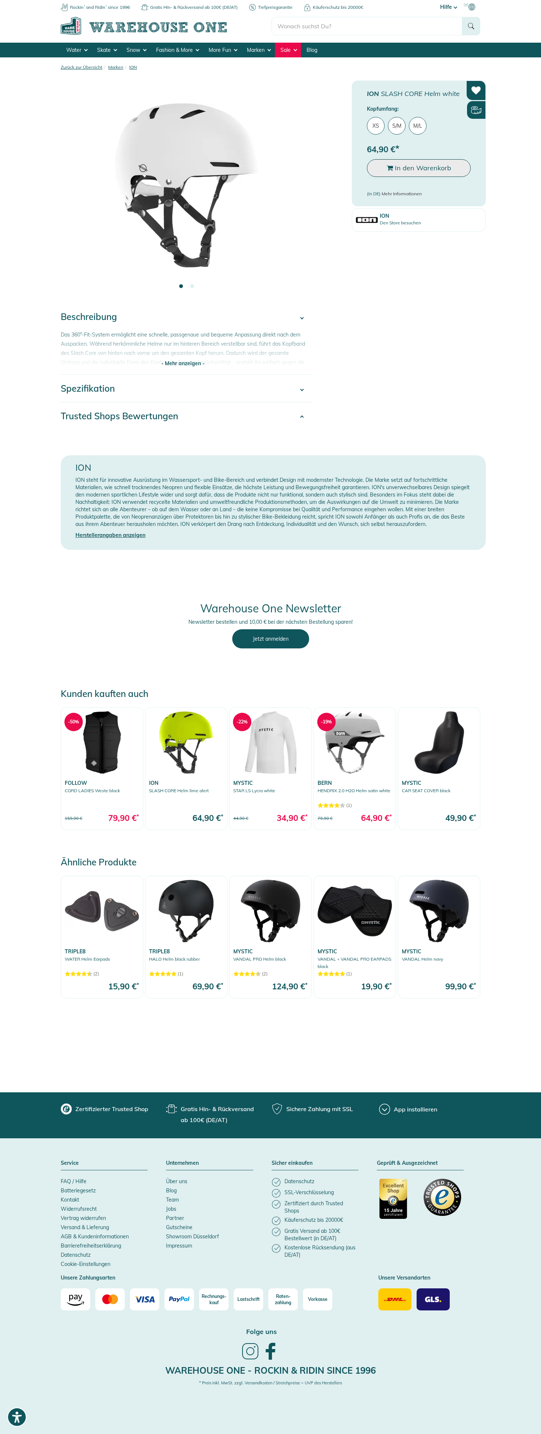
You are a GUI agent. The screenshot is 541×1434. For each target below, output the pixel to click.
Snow (134, 50)
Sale (286, 50)
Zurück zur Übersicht (81, 67)
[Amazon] (75, 1299)
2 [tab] (192, 286)
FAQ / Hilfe (73, 1181)
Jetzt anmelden (271, 639)
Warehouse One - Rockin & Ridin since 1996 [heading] (270, 1370)
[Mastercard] (110, 1299)
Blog (312, 50)
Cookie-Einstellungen (85, 1264)
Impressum (179, 1245)
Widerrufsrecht (79, 1209)
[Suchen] (471, 26)
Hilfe (446, 7)
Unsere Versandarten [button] (404, 1278)
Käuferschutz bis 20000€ (338, 7)
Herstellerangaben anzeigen (110, 535)
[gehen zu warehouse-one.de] (166, 33)
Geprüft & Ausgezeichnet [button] (407, 1163)
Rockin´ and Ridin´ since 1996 (100, 7)
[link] (102, 768)
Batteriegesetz (78, 1190)
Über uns (176, 1181)
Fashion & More (175, 50)
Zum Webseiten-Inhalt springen (37, 3)
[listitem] (315, 1182)
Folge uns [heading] (261, 1331)
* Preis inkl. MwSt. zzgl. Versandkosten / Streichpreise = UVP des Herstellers (270, 1382)
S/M (397, 125)
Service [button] (70, 1163)
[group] (104, 1108)
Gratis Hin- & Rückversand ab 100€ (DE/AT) (194, 7)
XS (375, 125)
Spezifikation (88, 388)
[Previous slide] (73, 189)
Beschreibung (89, 316)
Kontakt (70, 1199)
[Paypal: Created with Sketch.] (179, 1299)
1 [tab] (181, 286)
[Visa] (144, 1299)
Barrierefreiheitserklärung (91, 1245)
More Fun (221, 50)
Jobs (171, 1209)
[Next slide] (299, 189)
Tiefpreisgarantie (275, 7)
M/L (417, 125)
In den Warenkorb (422, 168)
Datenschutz (76, 1255)
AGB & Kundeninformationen (95, 1236)
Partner (175, 1218)
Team (172, 1199)
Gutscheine (179, 1227)
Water (74, 50)
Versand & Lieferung (85, 1227)
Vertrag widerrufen (83, 1218)
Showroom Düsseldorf (192, 1236)
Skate (104, 50)
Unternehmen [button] (182, 1163)
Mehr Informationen (402, 193)
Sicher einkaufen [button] (292, 1163)
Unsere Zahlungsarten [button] (88, 1278)
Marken (256, 50)
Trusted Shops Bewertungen (119, 415)
